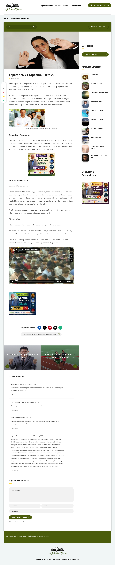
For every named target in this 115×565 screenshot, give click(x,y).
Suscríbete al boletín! (18, 522)
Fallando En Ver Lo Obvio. (97, 147)
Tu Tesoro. (95, 74)
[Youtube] (104, 5)
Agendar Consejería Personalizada (54, 6)
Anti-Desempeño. (97, 101)
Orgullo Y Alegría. (97, 128)
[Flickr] (108, 5)
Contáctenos (76, 6)
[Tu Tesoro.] (85, 77)
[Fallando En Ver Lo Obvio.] (85, 149)
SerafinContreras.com (14, 536)
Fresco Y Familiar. (97, 110)
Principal (6, 18)
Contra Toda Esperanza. (99, 92)
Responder (15, 395)
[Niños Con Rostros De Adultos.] (85, 158)
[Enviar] (34, 27)
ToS (59, 559)
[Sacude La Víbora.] (85, 86)
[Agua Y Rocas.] (85, 140)
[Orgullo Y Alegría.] (85, 131)
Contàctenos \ (41, 559)
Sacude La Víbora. (97, 83)
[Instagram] (98, 5)
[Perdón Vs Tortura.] (85, 122)
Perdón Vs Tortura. (98, 119)
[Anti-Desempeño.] (85, 104)
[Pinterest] (101, 5)
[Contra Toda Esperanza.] (85, 95)
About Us (75, 559)
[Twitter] (94, 5)
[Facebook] (91, 5)
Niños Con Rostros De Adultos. (99, 156)
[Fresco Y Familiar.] (85, 113)
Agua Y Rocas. (96, 137)
